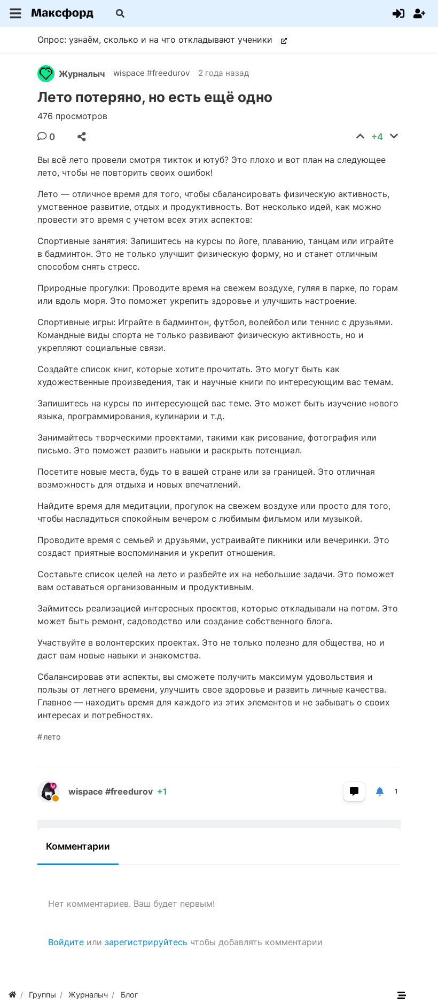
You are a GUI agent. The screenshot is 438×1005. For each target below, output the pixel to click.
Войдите (66, 942)
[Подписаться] (379, 791)
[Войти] (398, 13)
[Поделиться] (81, 137)
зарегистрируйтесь (146, 942)
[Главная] (12, 994)
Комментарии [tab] (78, 846)
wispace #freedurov (151, 73)
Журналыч (82, 73)
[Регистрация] (419, 13)
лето (52, 736)
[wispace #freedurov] (52, 791)
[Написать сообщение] (354, 791)
